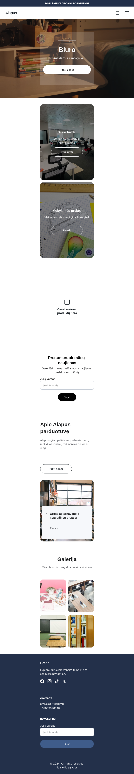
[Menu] (127, 12)
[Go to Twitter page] (64, 681)
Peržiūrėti (67, 152)
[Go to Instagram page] (49, 681)
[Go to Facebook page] (42, 681)
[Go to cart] (117, 12)
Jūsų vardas (47, 378)
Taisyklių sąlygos (67, 767)
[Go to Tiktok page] (57, 681)
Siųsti (67, 397)
